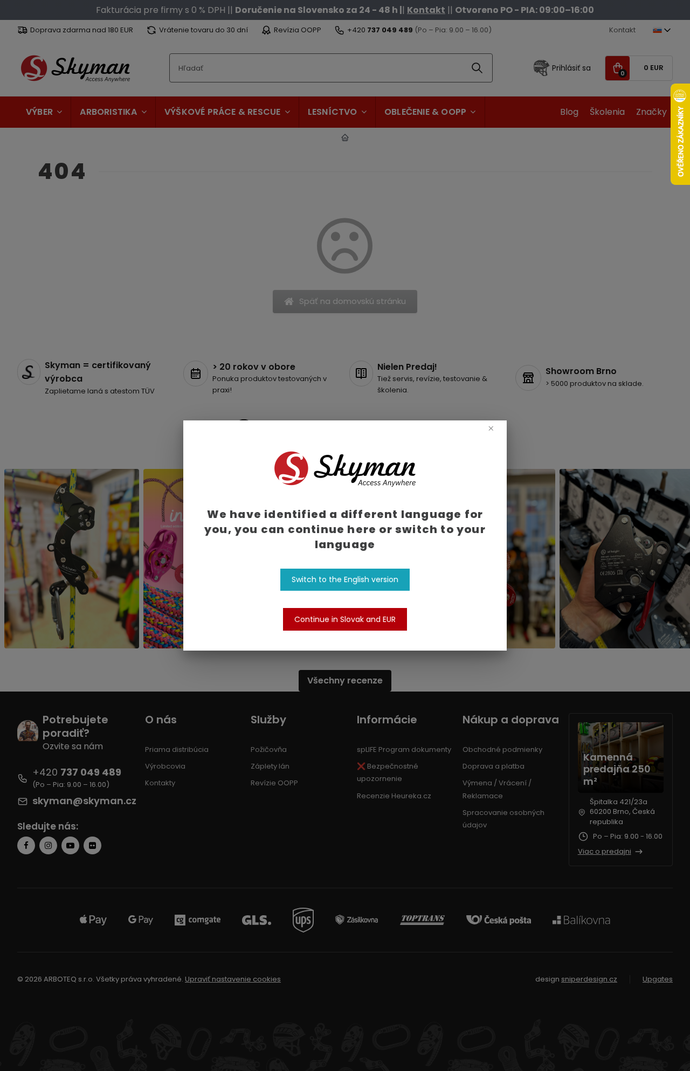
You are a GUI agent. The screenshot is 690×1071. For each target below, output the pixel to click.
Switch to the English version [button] (345, 579)
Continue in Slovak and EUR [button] (345, 619)
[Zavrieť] (490, 427)
